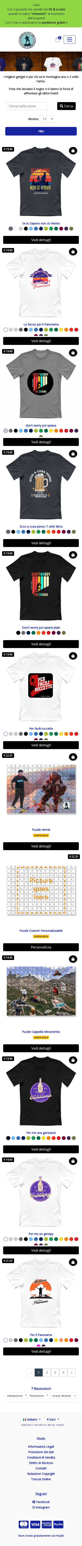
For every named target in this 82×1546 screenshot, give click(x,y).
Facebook (42, 1502)
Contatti (41, 1468)
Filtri (41, 131)
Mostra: (33, 119)
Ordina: (61, 1396)
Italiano (32, 1419)
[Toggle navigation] (69, 39)
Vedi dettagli (41, 240)
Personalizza (41, 947)
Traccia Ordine (41, 1479)
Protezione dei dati (41, 1452)
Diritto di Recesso (41, 1463)
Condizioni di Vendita (41, 1457)
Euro (52, 1419)
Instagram (42, 1507)
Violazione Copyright (41, 1474)
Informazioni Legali (41, 1447)
